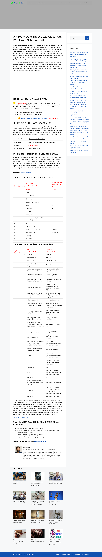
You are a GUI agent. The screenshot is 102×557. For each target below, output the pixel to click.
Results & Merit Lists (40, 3)
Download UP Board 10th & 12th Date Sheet (34, 118)
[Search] (87, 38)
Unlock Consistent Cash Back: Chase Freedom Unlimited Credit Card (79, 54)
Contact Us (70, 554)
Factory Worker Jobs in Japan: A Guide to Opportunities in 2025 (79, 71)
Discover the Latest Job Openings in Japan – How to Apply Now (78, 65)
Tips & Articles (73, 3)
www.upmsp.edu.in (40, 441)
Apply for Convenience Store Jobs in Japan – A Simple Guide (79, 82)
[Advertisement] (51, 18)
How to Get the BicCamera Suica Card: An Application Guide (78, 106)
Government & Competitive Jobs (57, 3)
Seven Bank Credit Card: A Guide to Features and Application (78, 113)
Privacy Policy (85, 554)
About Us (63, 554)
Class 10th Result (25, 172)
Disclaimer (77, 554)
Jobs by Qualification (85, 3)
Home (30, 3)
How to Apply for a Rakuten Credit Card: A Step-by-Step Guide (79, 132)
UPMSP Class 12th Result (20, 418)
